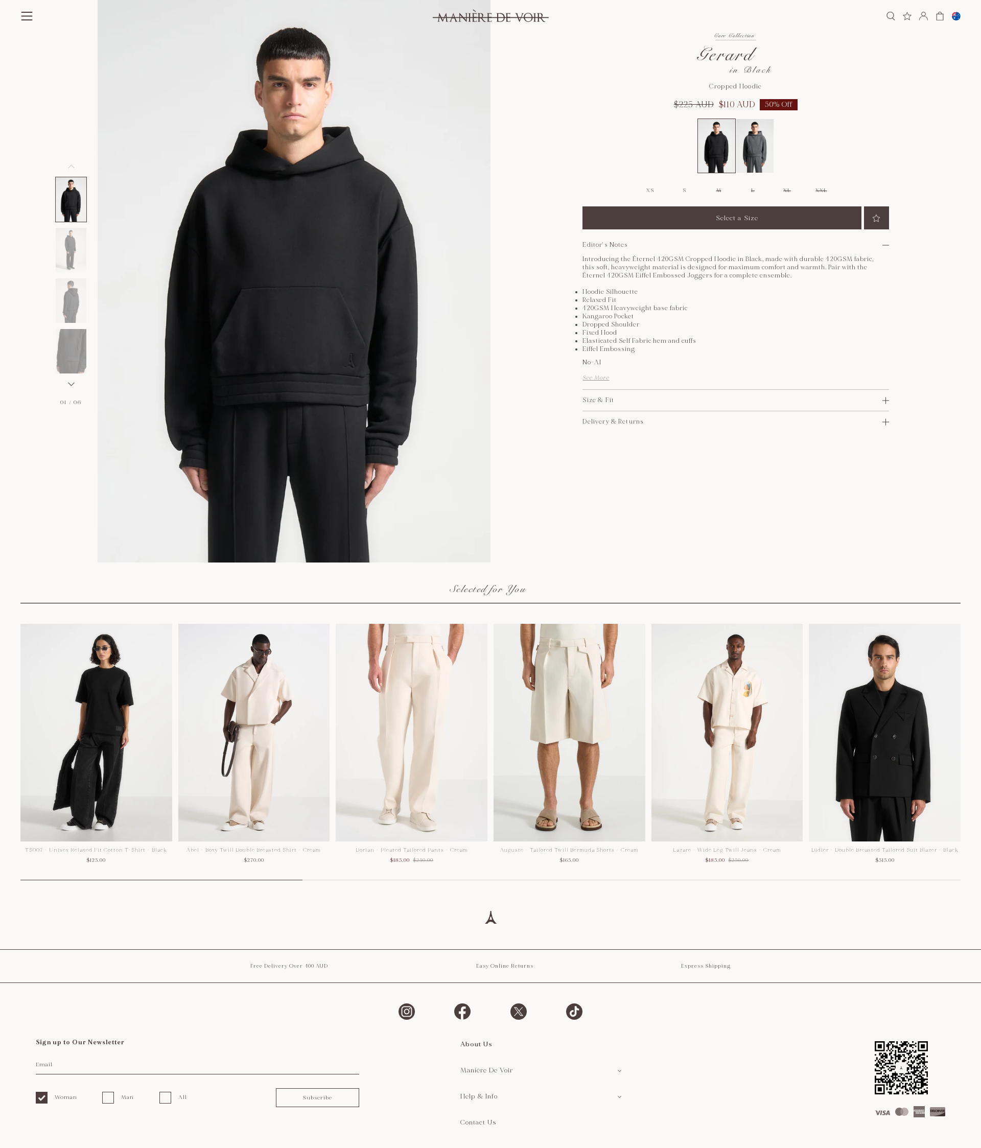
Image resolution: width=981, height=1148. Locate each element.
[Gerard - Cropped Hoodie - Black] (716, 146)
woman (66, 1097)
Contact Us (478, 1122)
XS (649, 191)
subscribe (317, 1097)
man (127, 1097)
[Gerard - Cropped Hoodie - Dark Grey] (755, 146)
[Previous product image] (71, 166)
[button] (71, 199)
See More (595, 377)
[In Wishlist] (876, 217)
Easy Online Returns (504, 966)
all (182, 1097)
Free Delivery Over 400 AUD (289, 966)
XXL (821, 191)
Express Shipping (706, 966)
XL (786, 191)
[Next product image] (71, 384)
